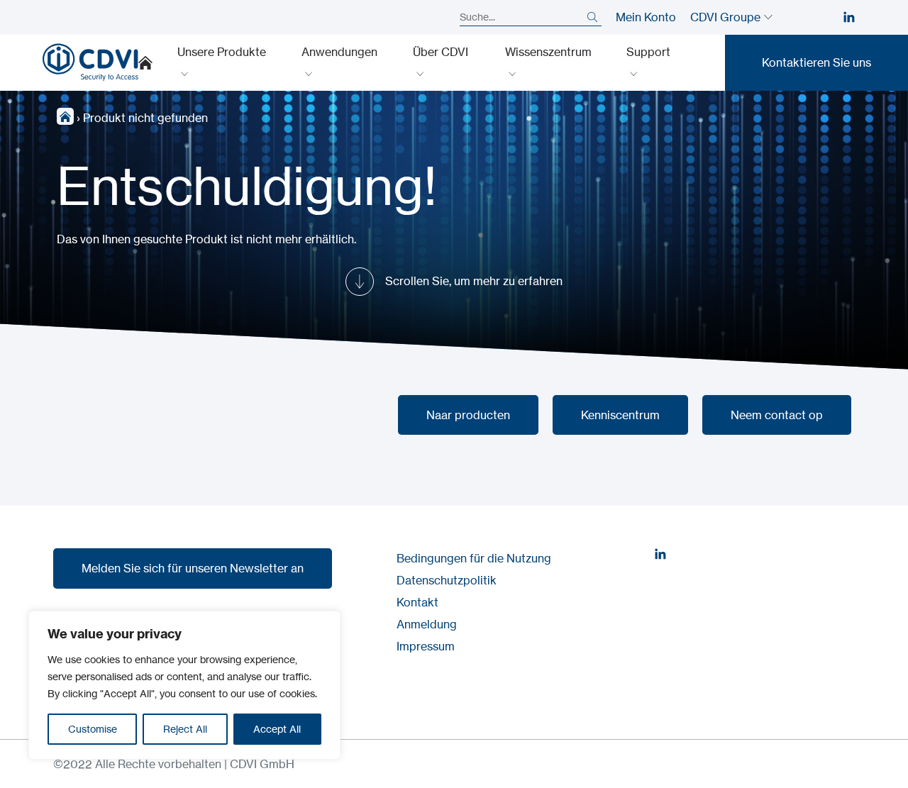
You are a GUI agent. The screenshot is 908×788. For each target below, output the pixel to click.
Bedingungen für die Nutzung (474, 558)
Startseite (145, 62)
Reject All (185, 729)
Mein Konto (646, 17)
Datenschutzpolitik (447, 580)
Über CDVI (440, 52)
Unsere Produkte (221, 52)
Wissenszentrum (548, 52)
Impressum (426, 646)
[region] (184, 685)
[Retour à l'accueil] (90, 62)
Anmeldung (427, 624)
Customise (92, 729)
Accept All (277, 729)
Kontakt (417, 602)
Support (648, 52)
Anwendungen (339, 52)
